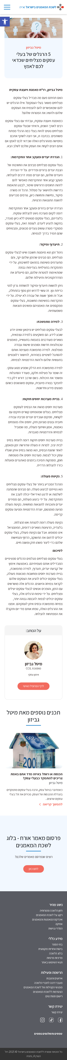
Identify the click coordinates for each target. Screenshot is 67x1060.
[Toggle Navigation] (7, 7)
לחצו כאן (33, 869)
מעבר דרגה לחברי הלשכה (48, 983)
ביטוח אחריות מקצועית (50, 949)
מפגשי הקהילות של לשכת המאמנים (43, 987)
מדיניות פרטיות (55, 958)
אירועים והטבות (54, 978)
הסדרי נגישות (55, 928)
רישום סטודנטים (54, 996)
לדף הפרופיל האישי (33, 686)
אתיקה (59, 924)
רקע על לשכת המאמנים (49, 915)
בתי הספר (57, 944)
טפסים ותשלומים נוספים (48, 1034)
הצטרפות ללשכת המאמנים (48, 992)
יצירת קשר (57, 1012)
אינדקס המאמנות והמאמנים (47, 919)
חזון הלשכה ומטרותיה (51, 910)
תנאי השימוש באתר (52, 962)
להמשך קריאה (52, 804)
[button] (5, 21)
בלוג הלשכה (56, 953)
